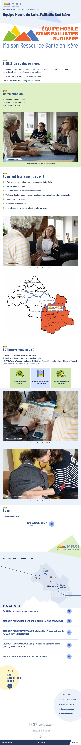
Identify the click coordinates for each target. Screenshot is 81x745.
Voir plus (19, 378)
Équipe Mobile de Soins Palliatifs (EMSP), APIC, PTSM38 (31, 645)
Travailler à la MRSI (69, 700)
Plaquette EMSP (12, 517)
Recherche (8, 742)
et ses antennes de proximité (21, 611)
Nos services (12, 9)
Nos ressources (67, 709)
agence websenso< (40, 737)
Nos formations (67, 704)
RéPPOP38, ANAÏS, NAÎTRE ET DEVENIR (33, 621)
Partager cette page (52, 525)
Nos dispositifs (67, 714)
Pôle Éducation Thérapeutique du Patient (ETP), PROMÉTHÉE (33, 632)
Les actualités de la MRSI (15, 677)
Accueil (5, 9)
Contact (43, 742)
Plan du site (46, 731)
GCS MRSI (25, 656)
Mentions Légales (35, 731)
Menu (73, 742)
